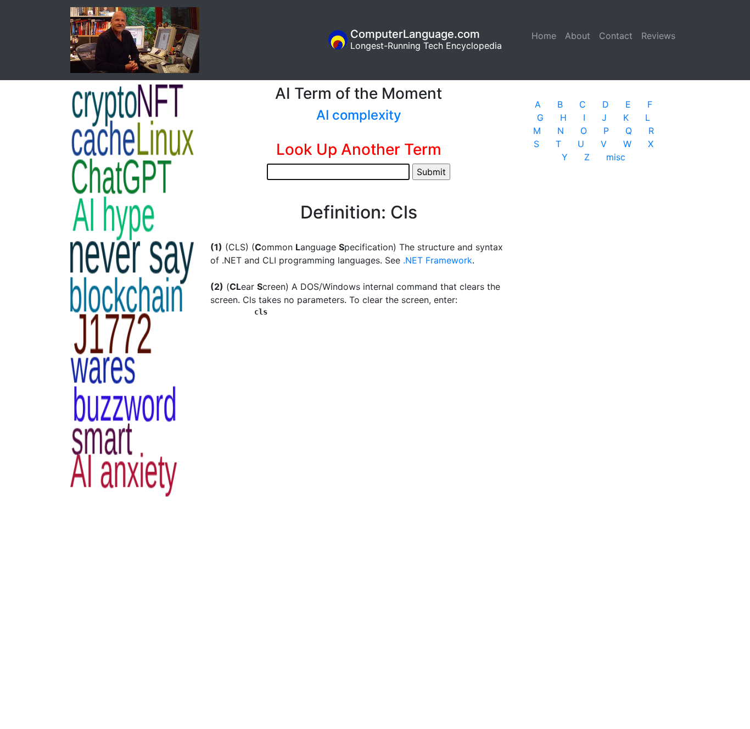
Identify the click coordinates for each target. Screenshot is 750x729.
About (577, 35)
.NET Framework (437, 260)
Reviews (658, 35)
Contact (616, 35)
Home (546, 35)
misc (615, 157)
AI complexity (358, 115)
